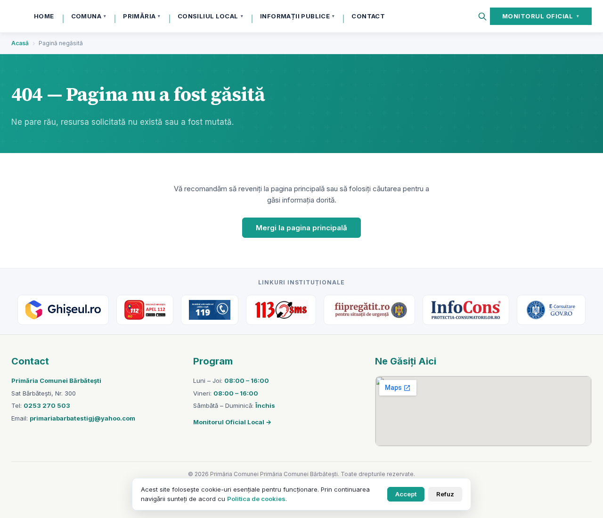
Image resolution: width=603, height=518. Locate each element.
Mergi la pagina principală (301, 227)
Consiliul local (210, 16)
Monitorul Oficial (540, 16)
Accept (405, 494)
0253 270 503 (47, 405)
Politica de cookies (256, 498)
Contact (368, 16)
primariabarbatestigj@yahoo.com (82, 418)
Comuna (88, 16)
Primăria (142, 16)
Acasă (20, 43)
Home (44, 16)
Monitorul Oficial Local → (232, 422)
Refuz (445, 494)
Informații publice (297, 16)
